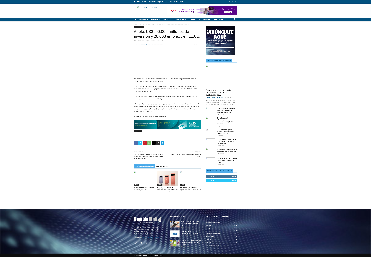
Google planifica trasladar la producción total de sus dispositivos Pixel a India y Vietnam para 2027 (167, 189)
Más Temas (218, 19)
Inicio (135, 24)
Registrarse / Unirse (176, 2)
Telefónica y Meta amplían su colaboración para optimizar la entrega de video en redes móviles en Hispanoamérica (149, 156)
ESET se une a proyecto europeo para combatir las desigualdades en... (225, 131)
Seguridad (195, 19)
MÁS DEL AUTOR (162, 166)
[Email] (154, 143)
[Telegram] (162, 143)
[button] (234, 19)
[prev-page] (135, 195)
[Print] (158, 143)
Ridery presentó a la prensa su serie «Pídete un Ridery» (186, 155)
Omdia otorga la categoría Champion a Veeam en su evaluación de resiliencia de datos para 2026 (144, 189)
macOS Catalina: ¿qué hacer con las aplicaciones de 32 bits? (190, 223)
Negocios (142, 19)
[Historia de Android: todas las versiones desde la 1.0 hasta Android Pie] (175, 243)
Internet (166, 19)
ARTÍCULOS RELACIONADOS (144, 166)
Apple (144, 131)
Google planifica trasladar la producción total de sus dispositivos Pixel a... (226, 110)
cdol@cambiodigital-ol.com (151, 237)
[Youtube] (235, 1)
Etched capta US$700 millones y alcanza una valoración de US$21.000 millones (190, 189)
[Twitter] (232, 1)
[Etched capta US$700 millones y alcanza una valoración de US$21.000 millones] (190, 178)
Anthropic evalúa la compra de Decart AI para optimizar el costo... (227, 160)
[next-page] (138, 195)
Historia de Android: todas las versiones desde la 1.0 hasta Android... (191, 242)
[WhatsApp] (149, 143)
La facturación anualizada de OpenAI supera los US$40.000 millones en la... (227, 141)
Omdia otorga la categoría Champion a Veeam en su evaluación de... (218, 92)
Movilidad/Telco (180, 19)
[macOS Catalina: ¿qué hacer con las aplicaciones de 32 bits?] (175, 224)
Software (206, 19)
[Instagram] (229, 1)
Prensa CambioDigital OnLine (144, 44)
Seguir (234, 176)
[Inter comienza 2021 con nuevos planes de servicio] (175, 233)
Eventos (148, 24)
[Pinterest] (145, 143)
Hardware (154, 19)
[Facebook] (136, 143)
